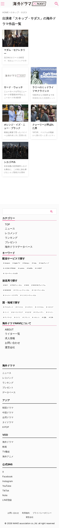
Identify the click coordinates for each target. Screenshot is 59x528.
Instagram (7, 481)
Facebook (7, 476)
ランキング (11, 237)
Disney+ (26, 263)
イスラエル (40, 307)
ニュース (10, 228)
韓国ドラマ (7, 407)
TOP (7, 224)
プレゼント (11, 242)
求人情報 (10, 338)
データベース (9, 392)
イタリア (50, 307)
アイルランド (9, 307)
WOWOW (8, 290)
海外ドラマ (7, 442)
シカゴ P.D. (10, 162)
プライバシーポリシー (42, 513)
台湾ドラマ (7, 417)
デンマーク (8, 317)
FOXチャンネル (17, 285)
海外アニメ (7, 456)
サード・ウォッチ (13, 87)
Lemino (22, 268)
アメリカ (20, 307)
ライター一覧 (12, 333)
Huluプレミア (44, 263)
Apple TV (17, 263)
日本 (51, 317)
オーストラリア (18, 312)
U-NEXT (39, 268)
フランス (27, 317)
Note (4, 495)
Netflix (30, 268)
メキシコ (36, 317)
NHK (27, 285)
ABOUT (9, 329)
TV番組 (6, 451)
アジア (6, 400)
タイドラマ (7, 422)
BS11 (6, 285)
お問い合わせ (12, 342)
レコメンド (11, 233)
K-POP (5, 427)
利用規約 (26, 513)
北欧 (44, 317)
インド (7, 312)
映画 (4, 446)
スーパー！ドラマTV (11, 295)
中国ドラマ (7, 412)
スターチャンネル (39, 290)
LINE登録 (7, 500)
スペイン (50, 312)
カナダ (29, 312)
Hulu (34, 263)
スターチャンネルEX (11, 273)
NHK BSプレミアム (39, 285)
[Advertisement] (45, 39)
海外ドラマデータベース (19, 246)
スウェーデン (39, 312)
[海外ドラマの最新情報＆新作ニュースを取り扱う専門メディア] (29, 4)
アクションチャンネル (22, 290)
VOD (5, 434)
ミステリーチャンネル (29, 295)
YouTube (6, 486)
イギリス (30, 307)
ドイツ (18, 317)
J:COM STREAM (10, 268)
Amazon (7, 263)
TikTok (5, 490)
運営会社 (10, 347)
